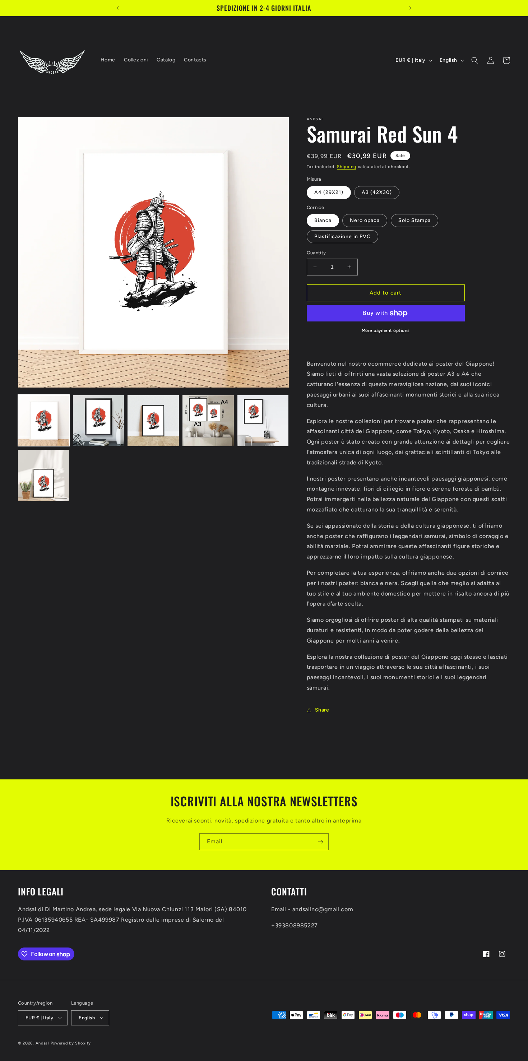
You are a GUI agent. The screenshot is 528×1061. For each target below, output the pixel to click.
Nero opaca (365, 220)
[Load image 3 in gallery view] (153, 420)
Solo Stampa (414, 220)
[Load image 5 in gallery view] (263, 420)
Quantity (316, 252)
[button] (475, 60)
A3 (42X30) (377, 192)
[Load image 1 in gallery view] (43, 420)
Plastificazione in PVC (342, 236)
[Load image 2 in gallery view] (98, 420)
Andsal (42, 1043)
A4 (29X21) (328, 192)
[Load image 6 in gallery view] (43, 475)
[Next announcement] (410, 8)
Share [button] (322, 710)
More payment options (386, 330)
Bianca (323, 220)
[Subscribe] (320, 841)
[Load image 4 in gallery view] (208, 420)
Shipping (346, 166)
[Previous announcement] (118, 8)
